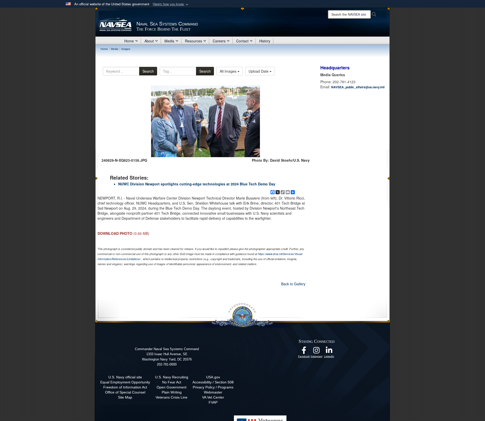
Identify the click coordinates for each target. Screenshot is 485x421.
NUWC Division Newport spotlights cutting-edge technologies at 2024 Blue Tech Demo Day (196, 183)
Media (169, 40)
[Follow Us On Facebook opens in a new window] (304, 352)
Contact (242, 40)
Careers (219, 40)
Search (148, 71)
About (149, 40)
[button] (171, 4)
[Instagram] (316, 352)
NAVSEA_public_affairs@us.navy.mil (357, 87)
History (264, 40)
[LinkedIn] (329, 352)
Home (129, 40)
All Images (228, 71)
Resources (193, 40)
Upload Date (259, 71)
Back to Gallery (293, 283)
